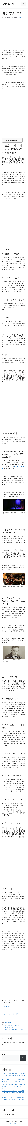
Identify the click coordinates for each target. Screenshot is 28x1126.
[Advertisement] (14, 35)
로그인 (17, 1042)
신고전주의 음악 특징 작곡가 (10, 1014)
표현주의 (7, 1025)
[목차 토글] (19, 140)
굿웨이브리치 (8, 4)
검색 (3, 1054)
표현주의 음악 (14, 1025)
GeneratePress (14, 1123)
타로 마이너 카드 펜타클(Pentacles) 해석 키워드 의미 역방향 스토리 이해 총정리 (14, 1099)
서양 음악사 (7, 1022)
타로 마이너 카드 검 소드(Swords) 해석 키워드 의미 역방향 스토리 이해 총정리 (13, 1093)
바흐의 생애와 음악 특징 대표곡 (13, 1029)
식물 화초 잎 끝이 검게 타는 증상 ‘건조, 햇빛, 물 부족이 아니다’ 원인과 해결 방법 (14, 1075)
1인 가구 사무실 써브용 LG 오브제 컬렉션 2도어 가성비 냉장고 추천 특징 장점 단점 (14, 1086)
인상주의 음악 (6, 1006)
